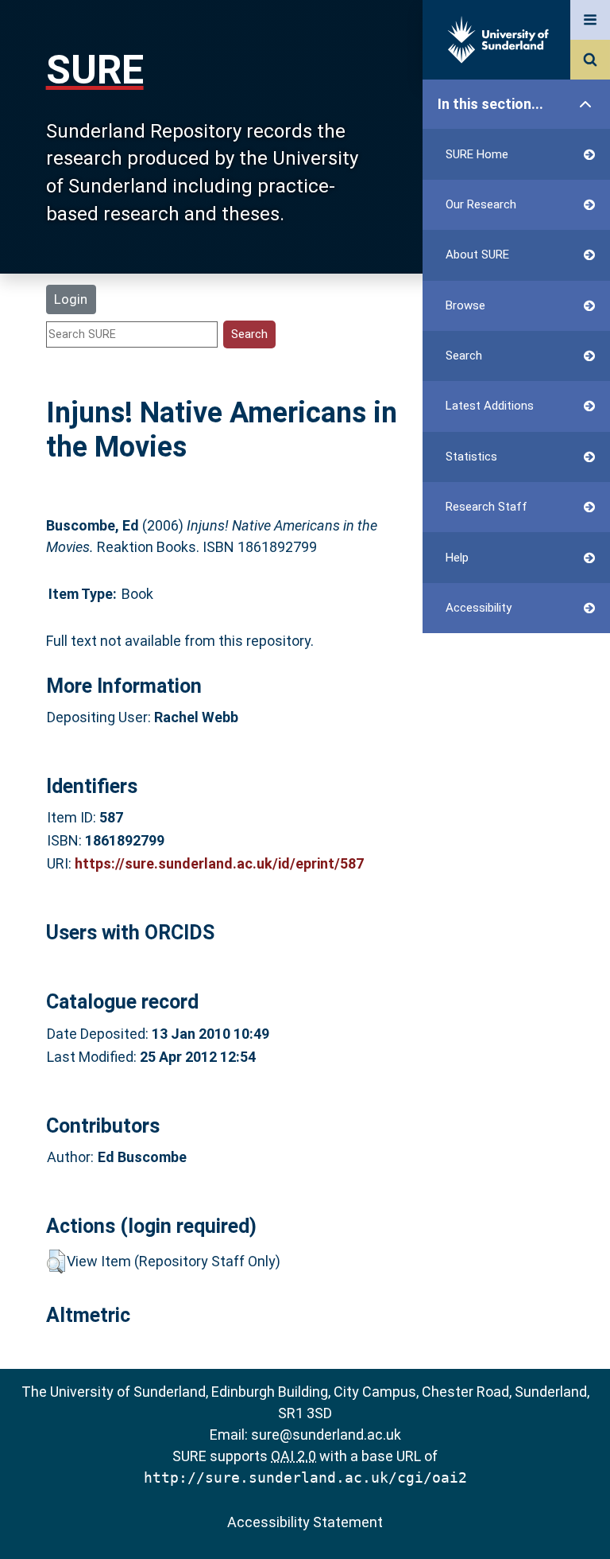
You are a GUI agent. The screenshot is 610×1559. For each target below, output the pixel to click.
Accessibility (479, 608)
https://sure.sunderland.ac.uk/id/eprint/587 (219, 863)
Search (464, 355)
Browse (465, 305)
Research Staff (486, 507)
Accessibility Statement (305, 1522)
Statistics (471, 456)
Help (457, 557)
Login (70, 299)
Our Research (481, 204)
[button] (56, 1261)
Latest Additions (490, 405)
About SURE (477, 254)
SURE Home (477, 154)
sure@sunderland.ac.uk (326, 1434)
